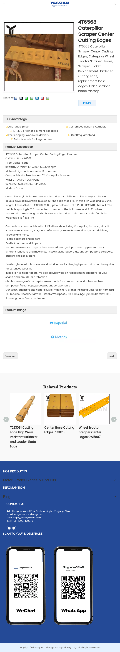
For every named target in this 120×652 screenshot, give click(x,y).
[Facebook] (9, 528)
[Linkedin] (14, 528)
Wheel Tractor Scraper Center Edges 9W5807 (90, 432)
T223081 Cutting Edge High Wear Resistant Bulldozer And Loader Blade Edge (24, 437)
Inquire (87, 103)
